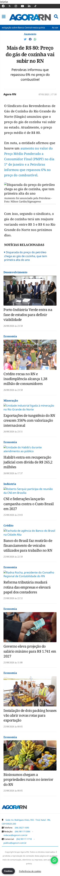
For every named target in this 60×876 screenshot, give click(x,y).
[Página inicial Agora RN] (14, 808)
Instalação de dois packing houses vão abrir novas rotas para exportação (30, 715)
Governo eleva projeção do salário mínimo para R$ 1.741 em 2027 (30, 651)
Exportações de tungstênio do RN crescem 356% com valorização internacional (29, 420)
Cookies (8, 871)
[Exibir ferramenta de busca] (56, 17)
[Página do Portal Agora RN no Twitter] (11, 6)
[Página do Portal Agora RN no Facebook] (5, 6)
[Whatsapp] (35, 39)
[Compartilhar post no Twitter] (25, 39)
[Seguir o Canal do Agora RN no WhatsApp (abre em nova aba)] (54, 860)
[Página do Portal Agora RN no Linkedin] (31, 6)
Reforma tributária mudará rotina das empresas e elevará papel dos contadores (27, 587)
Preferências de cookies (30, 871)
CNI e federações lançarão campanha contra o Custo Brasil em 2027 (29, 503)
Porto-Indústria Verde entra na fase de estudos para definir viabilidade (28, 314)
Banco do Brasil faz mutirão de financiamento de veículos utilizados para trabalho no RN (28, 545)
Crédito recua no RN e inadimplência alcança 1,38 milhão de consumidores (25, 378)
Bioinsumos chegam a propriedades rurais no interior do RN (28, 779)
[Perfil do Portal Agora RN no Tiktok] (37, 6)
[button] (4, 17)
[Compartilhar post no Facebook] (30, 39)
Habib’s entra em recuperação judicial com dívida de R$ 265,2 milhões (28, 462)
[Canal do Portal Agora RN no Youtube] (24, 6)
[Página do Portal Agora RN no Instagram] (17, 6)
